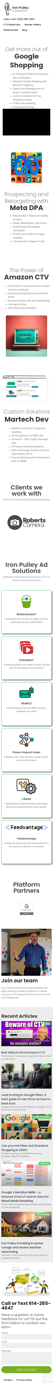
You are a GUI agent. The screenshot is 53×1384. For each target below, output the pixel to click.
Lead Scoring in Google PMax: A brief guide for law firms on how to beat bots (25, 1099)
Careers (8, 1380)
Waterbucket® (26, 614)
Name (4, 1333)
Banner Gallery (33, 24)
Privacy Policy (24, 1380)
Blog (24, 30)
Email (4, 1342)
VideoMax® (26, 660)
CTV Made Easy (12, 24)
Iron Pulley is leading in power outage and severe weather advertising (22, 1247)
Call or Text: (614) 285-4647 (19, 19)
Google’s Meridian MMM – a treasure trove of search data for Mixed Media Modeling (25, 1196)
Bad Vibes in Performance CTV (23, 1052)
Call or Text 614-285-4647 (26, 1305)
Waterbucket (10, 30)
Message (6, 1351)
